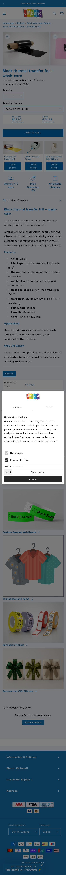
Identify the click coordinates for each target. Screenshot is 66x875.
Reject (8, 472)
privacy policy (49, 441)
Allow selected (37, 472)
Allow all (33, 479)
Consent (17, 406)
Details (48, 407)
